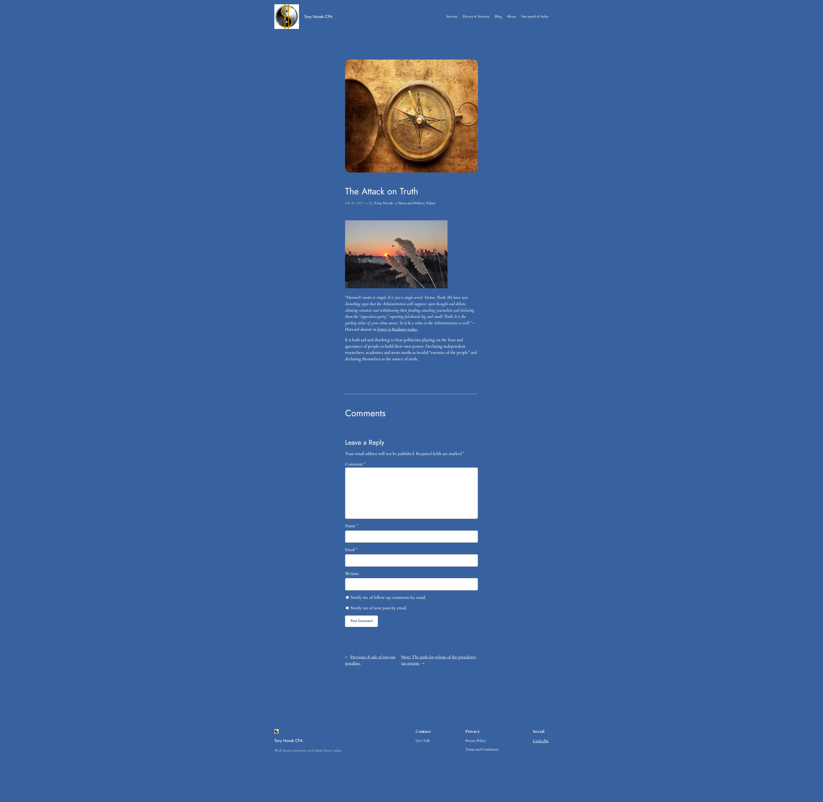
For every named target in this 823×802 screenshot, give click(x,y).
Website (352, 574)
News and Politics (411, 203)
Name (351, 526)
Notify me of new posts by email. (378, 608)
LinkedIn (541, 741)
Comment (355, 464)
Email (351, 550)
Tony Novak (383, 203)
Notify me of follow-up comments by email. (388, 597)
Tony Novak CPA (318, 17)
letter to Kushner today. (398, 329)
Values (430, 203)
